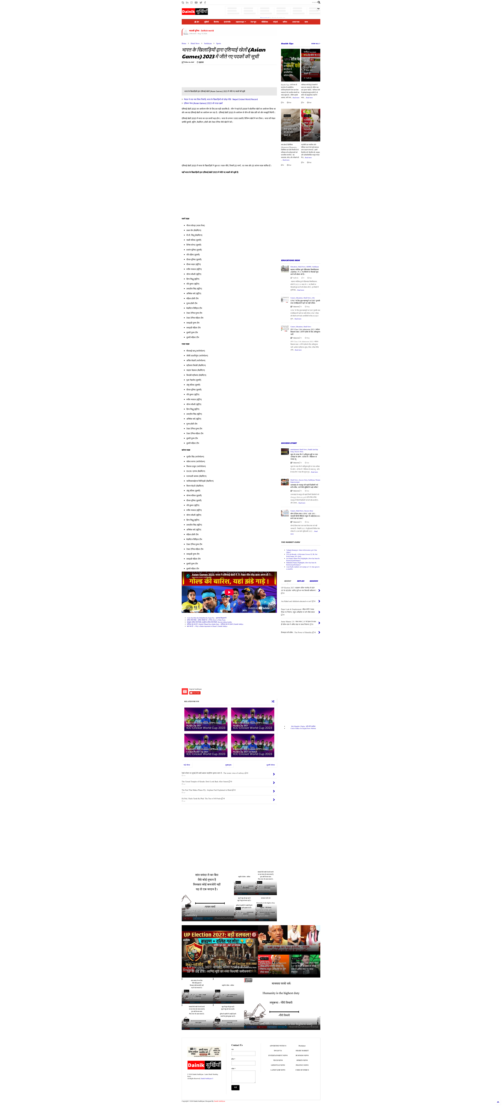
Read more (296, 97)
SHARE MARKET (302, 1050)
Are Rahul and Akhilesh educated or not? (282, 945)
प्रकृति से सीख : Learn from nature (244, 888)
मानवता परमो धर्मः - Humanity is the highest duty (265, 912)
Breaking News (267, 942)
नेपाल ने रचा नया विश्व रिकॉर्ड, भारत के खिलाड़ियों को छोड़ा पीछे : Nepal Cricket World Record (221, 99)
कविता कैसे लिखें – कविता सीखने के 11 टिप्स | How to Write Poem (206, 620)
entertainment (294, 449)
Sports (218, 43)
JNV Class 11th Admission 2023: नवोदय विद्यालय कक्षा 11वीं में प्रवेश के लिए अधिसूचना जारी (305, 331)
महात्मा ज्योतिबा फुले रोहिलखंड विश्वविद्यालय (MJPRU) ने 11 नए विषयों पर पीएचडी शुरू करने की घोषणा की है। (304, 271)
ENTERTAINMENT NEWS (278, 1055)
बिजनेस (216, 22)
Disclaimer (302, 1046)
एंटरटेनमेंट (227, 22)
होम (197, 22)
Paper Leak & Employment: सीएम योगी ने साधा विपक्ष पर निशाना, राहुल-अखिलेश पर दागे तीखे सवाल (273, 967)
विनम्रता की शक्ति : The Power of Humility (207, 912)
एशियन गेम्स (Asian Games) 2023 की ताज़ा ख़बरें (203, 103)
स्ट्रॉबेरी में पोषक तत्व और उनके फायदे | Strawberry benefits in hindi (310, 127)
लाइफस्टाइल (240, 22)
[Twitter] (201, 2)
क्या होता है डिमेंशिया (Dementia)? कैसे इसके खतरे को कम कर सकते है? (290, 127)
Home (184, 43)
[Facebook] (205, 2)
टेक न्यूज (253, 22)
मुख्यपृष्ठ (229, 765)
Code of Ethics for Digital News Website (303, 728)
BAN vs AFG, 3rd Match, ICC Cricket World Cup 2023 (203, 724)
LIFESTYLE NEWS (278, 1065)
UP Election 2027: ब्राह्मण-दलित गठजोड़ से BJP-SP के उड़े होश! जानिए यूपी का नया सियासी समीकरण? (219, 969)
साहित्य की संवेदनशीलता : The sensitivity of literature (212, 30)
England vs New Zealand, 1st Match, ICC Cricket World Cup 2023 (204, 750)
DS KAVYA (278, 1050)
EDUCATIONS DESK (290, 260)
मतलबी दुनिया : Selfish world (242, 914)
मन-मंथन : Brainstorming (264, 888)
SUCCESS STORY (289, 443)
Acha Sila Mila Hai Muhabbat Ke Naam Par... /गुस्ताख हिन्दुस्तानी (206, 618)
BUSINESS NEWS (302, 1055)
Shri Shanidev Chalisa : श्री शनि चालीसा (303, 726)
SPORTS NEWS (302, 1060)
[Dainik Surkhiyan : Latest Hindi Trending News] (195, 13)
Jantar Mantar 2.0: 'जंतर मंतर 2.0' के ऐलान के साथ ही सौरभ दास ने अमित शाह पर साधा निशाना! (304, 967)
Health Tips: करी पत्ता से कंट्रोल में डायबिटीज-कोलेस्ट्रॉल (289, 69)
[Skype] (183, 2)
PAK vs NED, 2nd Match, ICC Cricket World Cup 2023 (250, 724)
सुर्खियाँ (206, 22)
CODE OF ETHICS (302, 1070)
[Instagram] (191, 2)
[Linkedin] (187, 2)
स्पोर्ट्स (275, 22)
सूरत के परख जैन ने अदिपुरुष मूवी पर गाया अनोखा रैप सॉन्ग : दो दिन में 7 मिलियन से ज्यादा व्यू (304, 456)
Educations (293, 267)
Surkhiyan (208, 43)
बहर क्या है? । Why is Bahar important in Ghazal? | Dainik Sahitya (207, 626)
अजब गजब (295, 22)
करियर (285, 22)
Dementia (287, 116)
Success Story (299, 451)
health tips (287, 59)
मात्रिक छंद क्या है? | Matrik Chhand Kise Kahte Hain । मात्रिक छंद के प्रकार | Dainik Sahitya (215, 624)
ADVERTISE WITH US (278, 1046)
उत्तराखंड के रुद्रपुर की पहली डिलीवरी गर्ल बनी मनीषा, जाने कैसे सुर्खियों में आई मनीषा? (304, 486)
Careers (292, 298)
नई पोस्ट (187, 765)
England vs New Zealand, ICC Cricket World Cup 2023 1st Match (250, 750)
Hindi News (195, 43)
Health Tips (287, 43)
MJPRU (309, 267)
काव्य (306, 22)
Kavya (188, 906)
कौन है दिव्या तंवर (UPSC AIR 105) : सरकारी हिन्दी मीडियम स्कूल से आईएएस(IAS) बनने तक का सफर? (305, 516)
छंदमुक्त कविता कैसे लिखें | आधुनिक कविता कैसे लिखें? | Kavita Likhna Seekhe (209, 622)
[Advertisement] (204, 76)
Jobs (313, 298)
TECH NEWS (278, 1060)
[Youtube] (196, 2)
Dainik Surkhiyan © (207, 1078)
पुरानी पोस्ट (271, 765)
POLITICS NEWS (302, 1065)
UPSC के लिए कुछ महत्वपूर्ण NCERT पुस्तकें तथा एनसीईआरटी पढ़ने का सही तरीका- (305, 301)
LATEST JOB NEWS (278, 1070)
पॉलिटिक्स (264, 22)
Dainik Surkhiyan (219, 1101)
